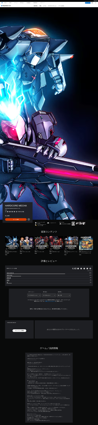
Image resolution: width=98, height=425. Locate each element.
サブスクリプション (52, 5)
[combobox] (34, 295)
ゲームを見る (61, 5)
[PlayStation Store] (6, 5)
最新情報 (35, 2)
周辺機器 (28, 2)
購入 (5, 2)
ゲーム (15, 2)
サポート (42, 2)
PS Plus (21, 2)
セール (44, 5)
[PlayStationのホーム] (2, 3)
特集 (40, 5)
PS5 (10, 2)
